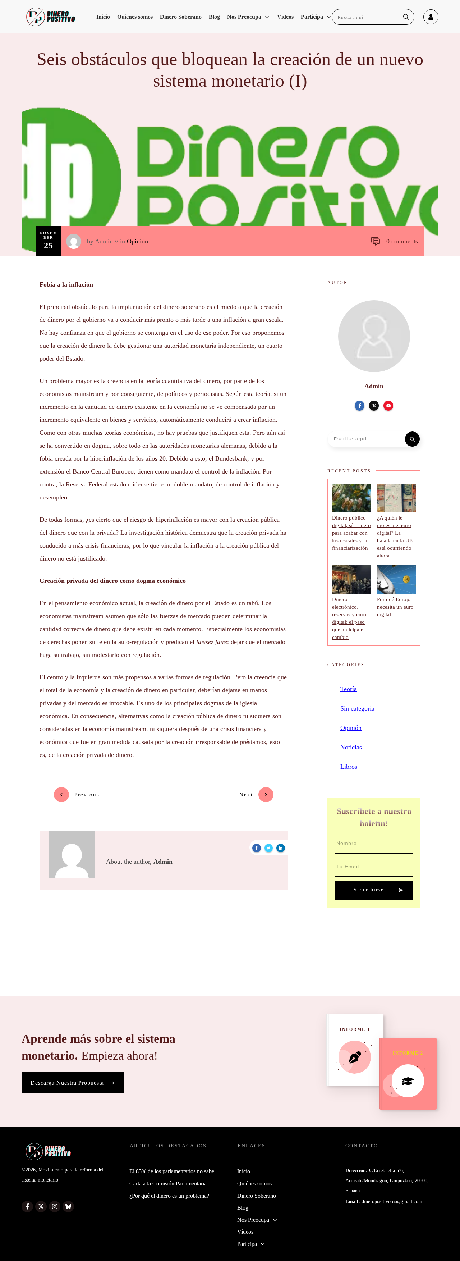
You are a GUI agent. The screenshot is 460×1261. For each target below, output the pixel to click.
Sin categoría (357, 708)
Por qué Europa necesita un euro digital (395, 607)
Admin (104, 241)
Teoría (348, 689)
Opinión (137, 241)
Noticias (351, 747)
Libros (348, 766)
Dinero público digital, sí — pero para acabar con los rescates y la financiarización (351, 533)
